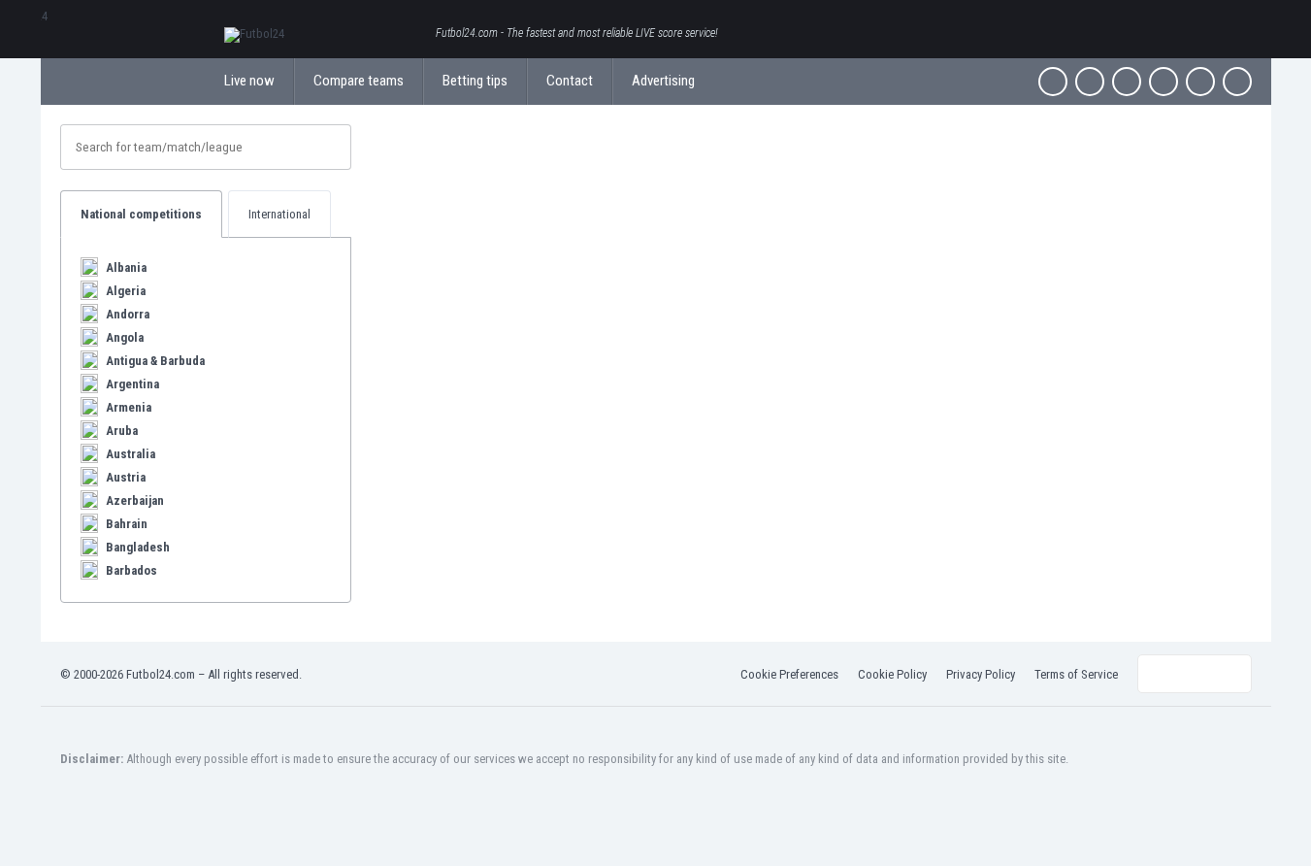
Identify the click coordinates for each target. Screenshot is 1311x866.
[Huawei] (1237, 81)
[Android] (1200, 81)
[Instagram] (1126, 81)
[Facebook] (1052, 81)
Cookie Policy (892, 674)
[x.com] (1089, 81)
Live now (249, 80)
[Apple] (1163, 81)
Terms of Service (1076, 674)
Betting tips (475, 80)
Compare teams (358, 80)
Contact (569, 80)
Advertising (663, 80)
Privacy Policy (980, 674)
